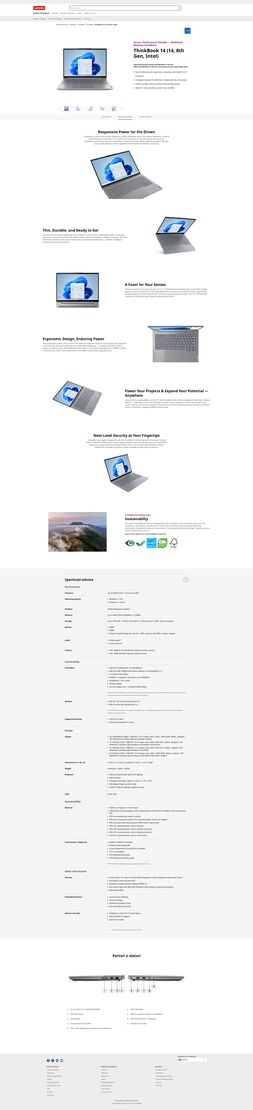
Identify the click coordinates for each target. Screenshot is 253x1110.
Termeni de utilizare (136, 1103)
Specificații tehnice (125, 117)
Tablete (103, 1079)
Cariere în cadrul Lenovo (54, 1085)
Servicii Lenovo (105, 1089)
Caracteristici (106, 117)
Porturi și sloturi (146, 117)
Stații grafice (105, 1076)
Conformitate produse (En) (163, 1076)
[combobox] (123, 8)
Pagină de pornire (62, 25)
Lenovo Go (50, 1095)
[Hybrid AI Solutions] (46, 18)
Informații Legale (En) (53, 1082)
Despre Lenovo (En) (52, 1070)
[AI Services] (91, 18)
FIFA (48, 1089)
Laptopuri (73, 25)
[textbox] (192, 1060)
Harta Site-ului (126, 1103)
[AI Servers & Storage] (62, 18)
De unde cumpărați (161, 1070)
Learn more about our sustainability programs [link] (145, 534)
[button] (179, 8)
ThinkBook (81, 25)
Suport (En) (159, 1085)
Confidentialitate (115, 1103)
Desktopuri (104, 1073)
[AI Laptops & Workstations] (82, 18)
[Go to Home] (39, 8)
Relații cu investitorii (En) (54, 1076)
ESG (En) (49, 1079)
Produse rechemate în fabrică (164, 1079)
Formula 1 (50, 1092)
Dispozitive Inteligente (107, 1082)
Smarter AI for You (106, 1092)
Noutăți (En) (50, 1073)
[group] (66, 109)
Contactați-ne (160, 1073)
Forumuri (158, 1082)
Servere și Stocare (106, 1085)
